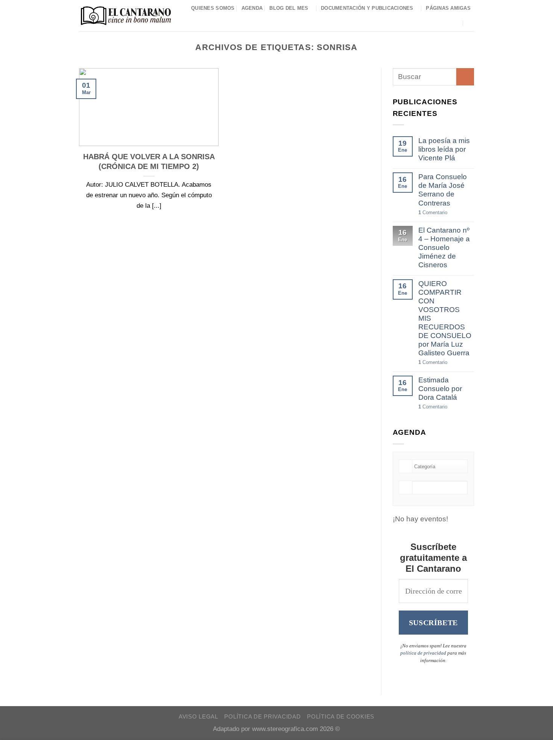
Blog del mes (288, 8)
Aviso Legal (198, 717)
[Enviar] (465, 77)
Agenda (252, 8)
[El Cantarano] (126, 16)
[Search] (471, 22)
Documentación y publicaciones (367, 8)
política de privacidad (423, 653)
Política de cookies (340, 717)
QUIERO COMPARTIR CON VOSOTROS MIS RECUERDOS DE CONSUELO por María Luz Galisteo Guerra (444, 318)
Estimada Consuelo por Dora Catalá (440, 388)
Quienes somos (213, 8)
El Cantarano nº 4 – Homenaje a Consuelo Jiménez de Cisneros (444, 247)
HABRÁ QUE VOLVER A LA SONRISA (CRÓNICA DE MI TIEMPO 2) (149, 161)
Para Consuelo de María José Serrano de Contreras (442, 190)
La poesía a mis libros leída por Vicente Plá (444, 149)
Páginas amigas (448, 8)
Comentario (432, 212)
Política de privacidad (262, 717)
